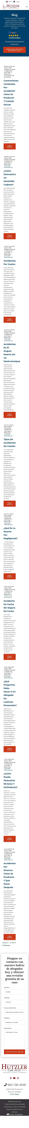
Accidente (8, 75)
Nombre (7, 987)
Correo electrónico (10, 1008)
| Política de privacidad (19, 1107)
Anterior (5, 943)
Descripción (8, 1028)
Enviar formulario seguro (14, 1052)
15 (12, 943)
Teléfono (7, 1018)
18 (3, 945)
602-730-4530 (17, 1085)
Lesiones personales (8, 166)
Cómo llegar (14, 1094)
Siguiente (7, 945)
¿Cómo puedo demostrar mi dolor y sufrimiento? (10, 780)
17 (15, 943)
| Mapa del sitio (8, 1107)
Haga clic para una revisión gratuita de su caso (14, 49)
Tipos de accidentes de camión (10, 442)
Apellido (6, 998)
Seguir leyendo (9, 146)
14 (10, 943)
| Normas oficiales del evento (14, 1109)
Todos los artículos (8, 596)
